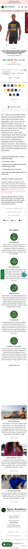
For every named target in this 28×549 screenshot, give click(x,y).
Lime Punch (23, 85)
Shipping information (14, 208)
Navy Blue (15, 90)
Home (13, 48)
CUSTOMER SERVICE (14, 535)
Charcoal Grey (14, 94)
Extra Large (21, 73)
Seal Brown (12, 85)
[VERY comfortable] (14, 412)
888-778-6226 (14, 522)
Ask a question (14, 215)
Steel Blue (8, 85)
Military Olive (10, 94)
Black (4, 85)
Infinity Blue (19, 90)
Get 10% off (2, 274)
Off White (23, 90)
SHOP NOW (24, 11)
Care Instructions (14, 211)
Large (13, 73)
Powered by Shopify (14, 547)
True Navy (17, 94)
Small (10, 77)
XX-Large (16, 77)
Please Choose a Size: (12, 69)
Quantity (14, 99)
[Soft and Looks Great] (14, 482)
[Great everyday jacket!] (14, 449)
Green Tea (15, 85)
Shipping (9, 64)
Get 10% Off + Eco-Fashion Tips (14, 539)
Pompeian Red (8, 90)
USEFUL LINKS (14, 531)
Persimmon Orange (19, 85)
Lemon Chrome (4, 90)
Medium (6, 73)
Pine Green (12, 90)
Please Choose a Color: (13, 82)
